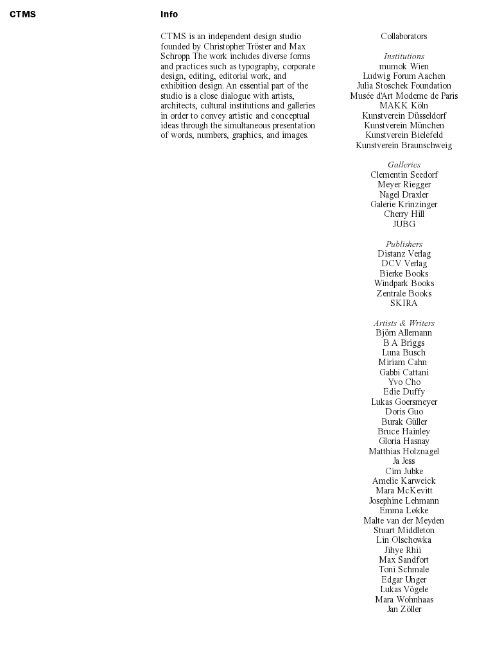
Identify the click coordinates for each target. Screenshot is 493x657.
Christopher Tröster (237, 46)
